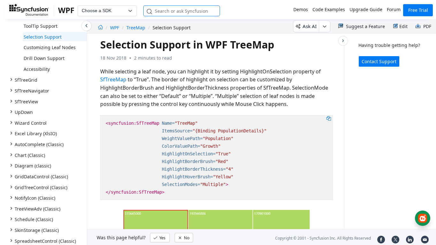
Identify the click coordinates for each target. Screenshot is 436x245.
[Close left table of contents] (86, 26)
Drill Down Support (44, 58)
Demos (300, 9)
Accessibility (37, 69)
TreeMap (135, 28)
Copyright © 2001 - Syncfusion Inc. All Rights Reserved (323, 238)
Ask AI (310, 26)
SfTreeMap (113, 79)
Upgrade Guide (366, 9)
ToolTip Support (40, 26)
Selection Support (43, 37)
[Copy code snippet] (329, 118)
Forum (394, 9)
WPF (115, 28)
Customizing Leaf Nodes (50, 47)
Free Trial (418, 10)
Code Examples (328, 9)
